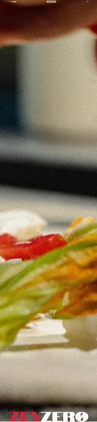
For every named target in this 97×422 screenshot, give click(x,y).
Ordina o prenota (51, 1)
